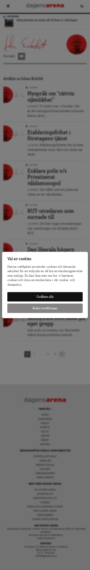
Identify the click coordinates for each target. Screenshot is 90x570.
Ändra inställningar (45, 308)
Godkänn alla (45, 296)
